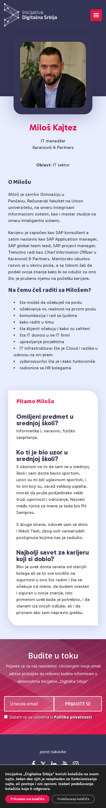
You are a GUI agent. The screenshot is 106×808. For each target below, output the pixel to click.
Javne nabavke (53, 751)
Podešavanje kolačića (73, 799)
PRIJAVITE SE (78, 704)
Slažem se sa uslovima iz (50, 717)
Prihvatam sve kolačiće (27, 799)
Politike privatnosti (73, 717)
